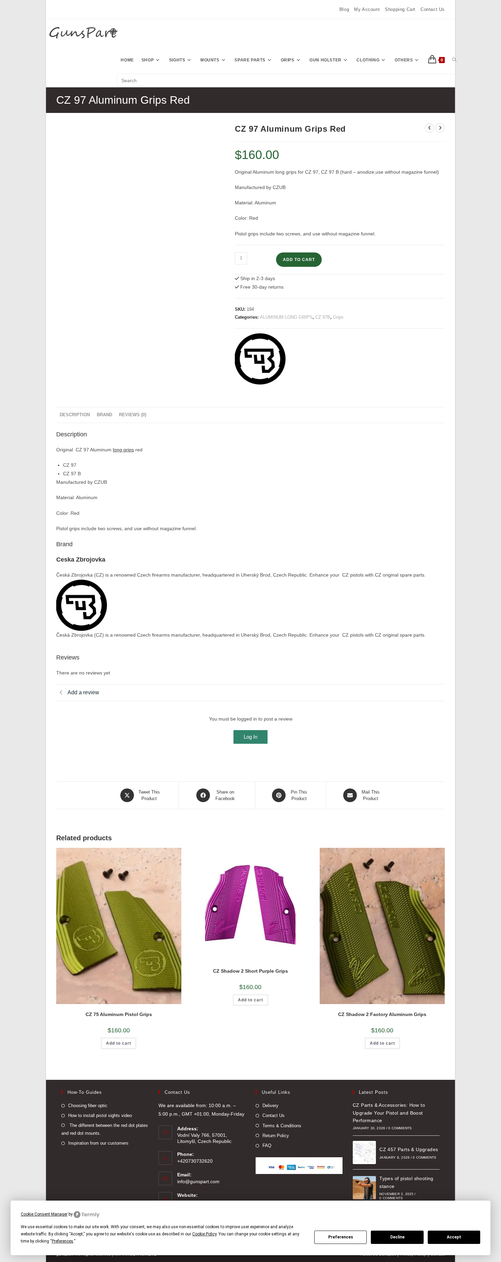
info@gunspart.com (198, 1181)
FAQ (266, 1145)
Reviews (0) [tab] (132, 414)
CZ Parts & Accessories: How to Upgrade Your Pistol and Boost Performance (389, 1112)
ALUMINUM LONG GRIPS (286, 317)
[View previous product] (429, 128)
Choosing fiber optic (87, 1105)
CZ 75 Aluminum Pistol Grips (119, 1014)
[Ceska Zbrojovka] (260, 359)
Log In (250, 737)
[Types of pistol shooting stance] (364, 1187)
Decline (397, 1237)
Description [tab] (75, 414)
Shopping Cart (400, 9)
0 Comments (400, 1128)
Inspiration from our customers (98, 1143)
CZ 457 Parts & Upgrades (408, 1149)
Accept (454, 1237)
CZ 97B (322, 317)
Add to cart (299, 259)
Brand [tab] (104, 414)
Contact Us (433, 9)
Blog (344, 9)
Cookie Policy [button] (204, 1234)
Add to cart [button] (118, 1043)
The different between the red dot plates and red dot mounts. (104, 1129)
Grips (338, 317)
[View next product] (440, 128)
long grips (123, 449)
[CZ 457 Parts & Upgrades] (364, 1152)
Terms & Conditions (281, 1125)
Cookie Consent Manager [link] (44, 1214)
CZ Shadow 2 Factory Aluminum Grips (382, 1014)
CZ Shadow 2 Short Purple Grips (250, 971)
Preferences (340, 1237)
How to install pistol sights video (100, 1115)
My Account (367, 9)
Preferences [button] (62, 1241)
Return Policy (275, 1135)
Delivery (270, 1105)
